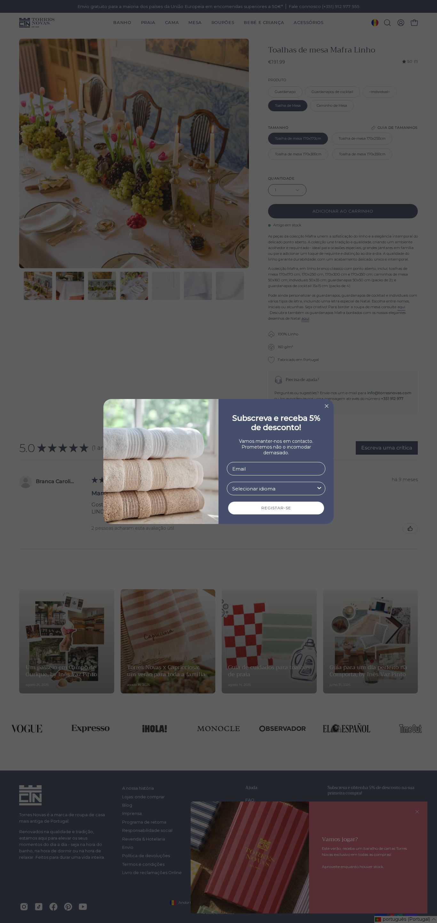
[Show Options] (319, 488)
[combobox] (274, 488)
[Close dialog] (326, 406)
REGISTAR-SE (276, 507)
